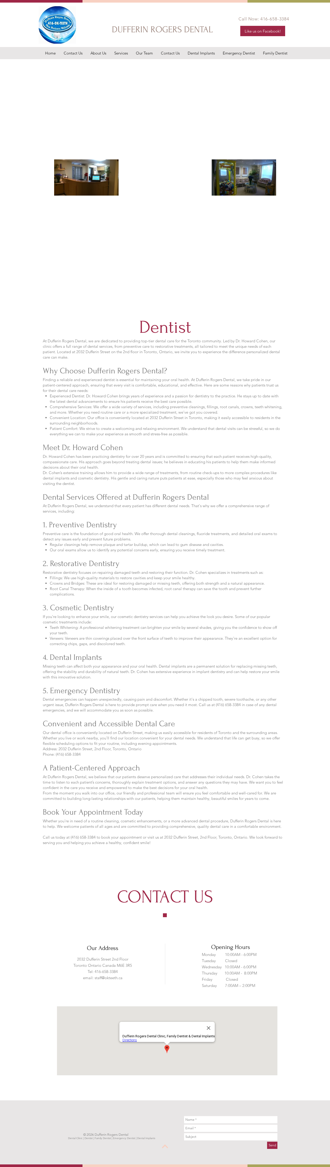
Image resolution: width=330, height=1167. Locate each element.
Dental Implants (146, 1138)
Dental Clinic (75, 1138)
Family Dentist (103, 1138)
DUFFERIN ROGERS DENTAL (163, 30)
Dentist (89, 1138)
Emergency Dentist (124, 1138)
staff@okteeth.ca (108, 977)
